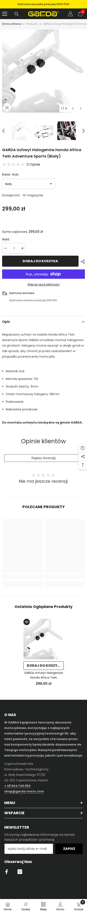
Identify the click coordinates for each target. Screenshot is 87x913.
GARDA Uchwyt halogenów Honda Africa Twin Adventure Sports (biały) (43, 675)
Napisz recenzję (43, 458)
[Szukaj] (16, 14)
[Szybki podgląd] (26, 622)
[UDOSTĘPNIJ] (82, 261)
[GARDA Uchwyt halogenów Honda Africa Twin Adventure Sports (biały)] (43, 639)
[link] (22, 576)
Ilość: (6, 239)
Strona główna (12, 24)
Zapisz (69, 848)
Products (32, 24)
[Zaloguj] (70, 13)
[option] (43, 4)
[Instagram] (20, 872)
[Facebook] (6, 872)
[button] (73, 108)
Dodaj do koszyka (40, 261)
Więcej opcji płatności (43, 284)
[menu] (4, 13)
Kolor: (10, 174)
